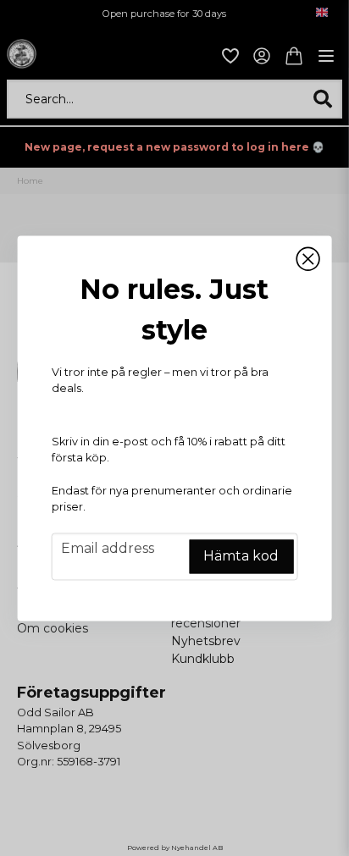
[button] (307, 259)
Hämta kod (241, 556)
